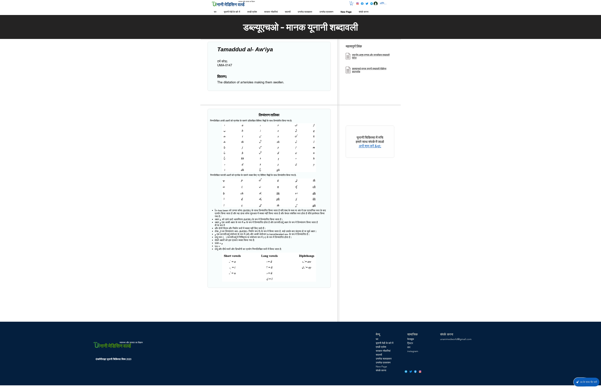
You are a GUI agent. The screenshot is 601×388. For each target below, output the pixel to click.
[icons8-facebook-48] (362, 3)
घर (377, 339)
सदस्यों (379, 354)
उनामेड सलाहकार (384, 358)
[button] (351, 3)
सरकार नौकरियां (383, 350)
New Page (381, 366)
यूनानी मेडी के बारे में (384, 343)
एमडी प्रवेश (381, 346)
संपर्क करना (381, 370)
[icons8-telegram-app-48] (371, 3)
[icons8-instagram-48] (357, 3)
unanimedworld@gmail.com (456, 339)
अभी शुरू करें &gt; (370, 146)
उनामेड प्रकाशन (383, 362)
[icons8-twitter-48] (366, 3)
